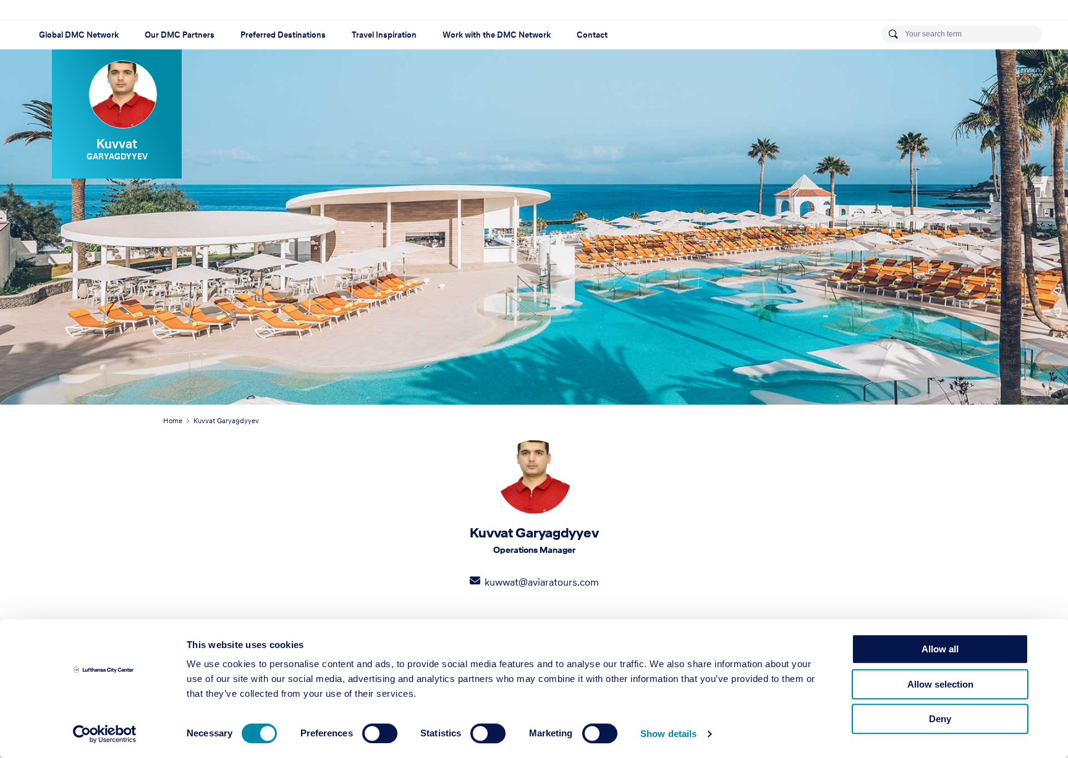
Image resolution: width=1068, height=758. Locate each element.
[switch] (379, 733)
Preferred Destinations (283, 35)
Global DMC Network (79, 35)
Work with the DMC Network (497, 35)
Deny (940, 719)
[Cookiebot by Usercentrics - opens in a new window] (105, 734)
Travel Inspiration (384, 35)
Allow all (940, 649)
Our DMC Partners (179, 35)
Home (172, 421)
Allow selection (940, 684)
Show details (668, 733)
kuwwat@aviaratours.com (542, 582)
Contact (592, 35)
